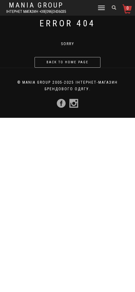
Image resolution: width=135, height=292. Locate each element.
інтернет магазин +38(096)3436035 (36, 11)
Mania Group (36, 5)
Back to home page (67, 62)
